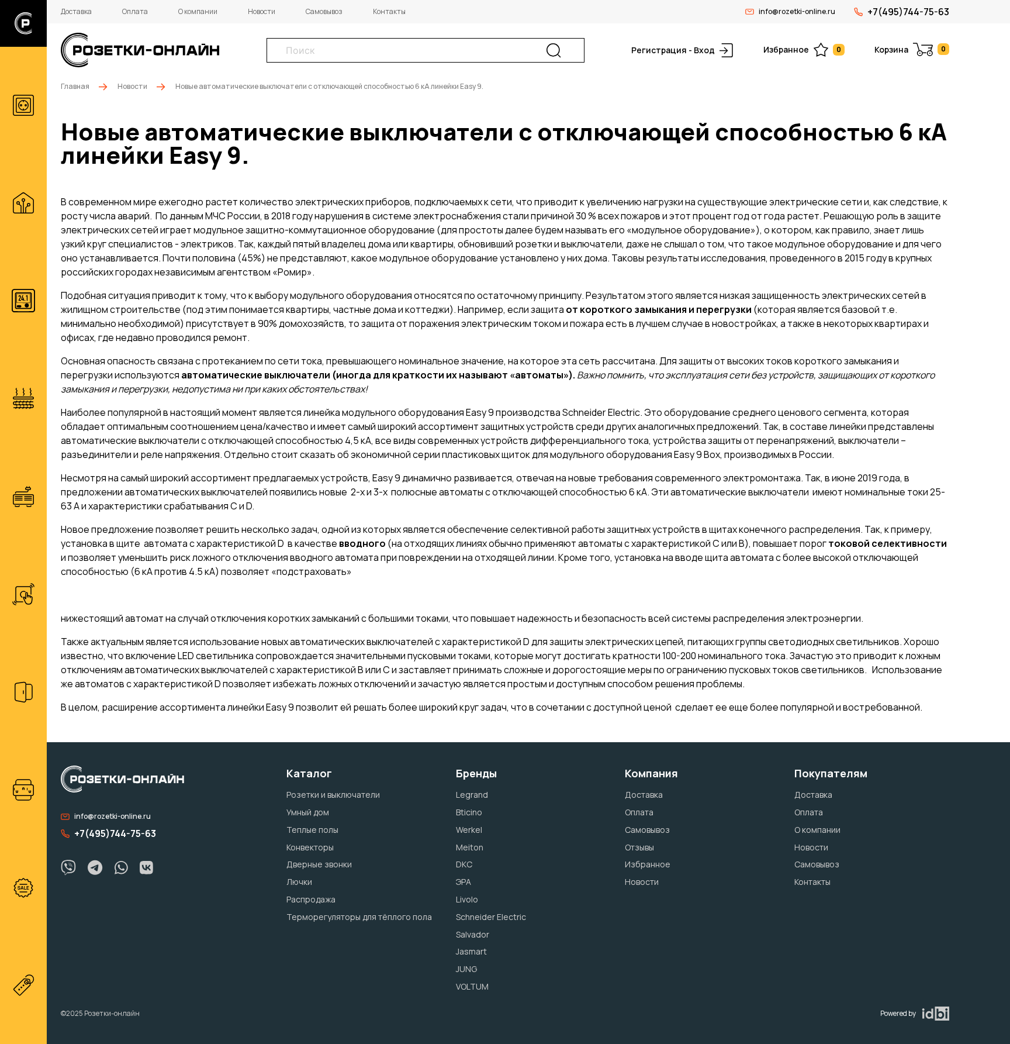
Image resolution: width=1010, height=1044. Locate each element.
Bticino (469, 812)
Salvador (472, 934)
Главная (75, 86)
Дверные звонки (319, 864)
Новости (261, 11)
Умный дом (307, 812)
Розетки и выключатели (333, 794)
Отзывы (639, 847)
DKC (464, 864)
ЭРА (463, 881)
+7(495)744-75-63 (908, 11)
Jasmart (471, 951)
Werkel (469, 829)
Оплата (135, 11)
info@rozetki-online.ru (797, 11)
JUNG (466, 968)
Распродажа (310, 899)
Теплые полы (312, 829)
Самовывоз (324, 11)
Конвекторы (310, 847)
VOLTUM (472, 986)
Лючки (299, 881)
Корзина (910, 49)
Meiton (469, 847)
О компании (197, 11)
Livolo (467, 899)
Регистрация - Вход (673, 50)
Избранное (802, 49)
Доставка (76, 11)
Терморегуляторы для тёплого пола (359, 916)
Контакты (389, 11)
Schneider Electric (491, 916)
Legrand (472, 794)
